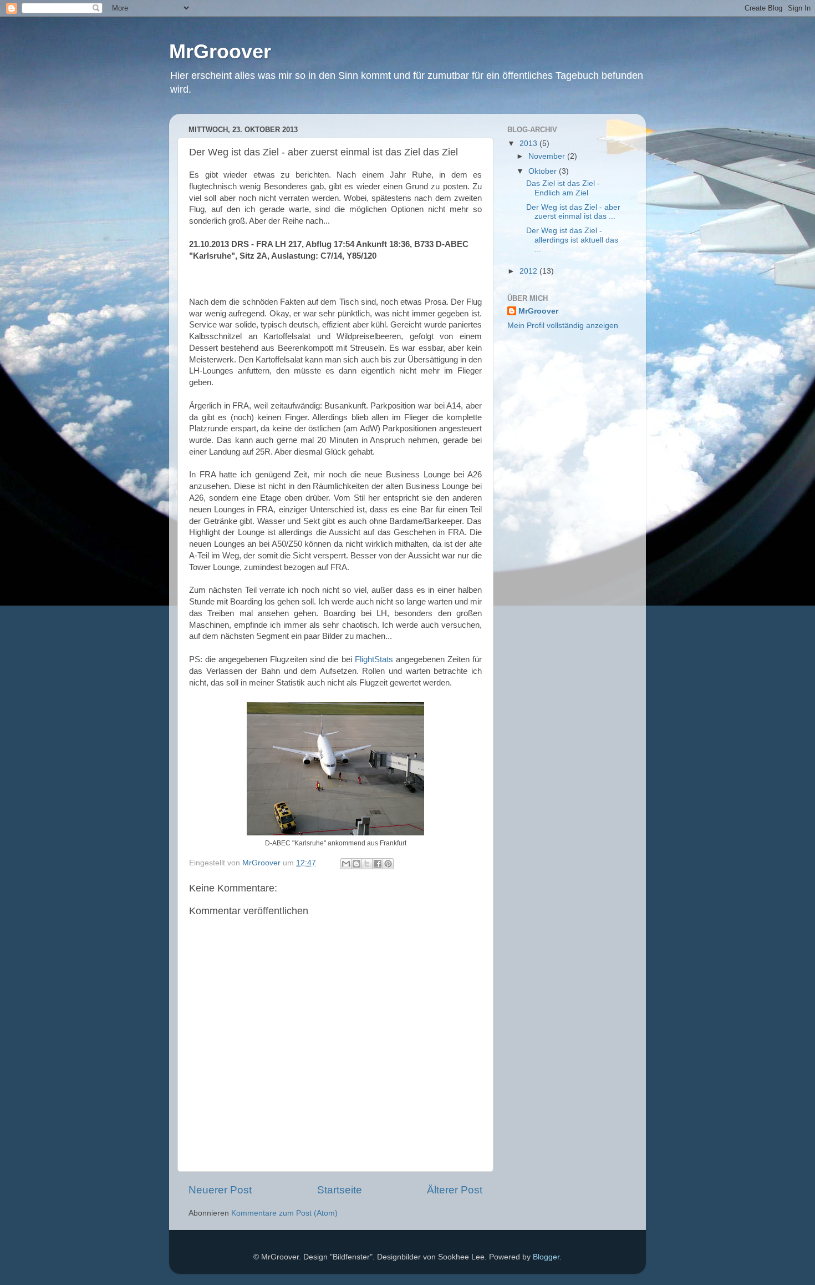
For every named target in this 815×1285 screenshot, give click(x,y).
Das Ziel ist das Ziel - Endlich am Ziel (563, 187)
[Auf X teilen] (367, 863)
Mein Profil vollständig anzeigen (562, 325)
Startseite (339, 1190)
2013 (529, 143)
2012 (529, 271)
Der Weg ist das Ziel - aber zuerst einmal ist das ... (573, 211)
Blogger (546, 1257)
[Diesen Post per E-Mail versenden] (346, 863)
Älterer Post (454, 1190)
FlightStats (374, 659)
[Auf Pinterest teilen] (388, 863)
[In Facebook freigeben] (377, 863)
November (547, 156)
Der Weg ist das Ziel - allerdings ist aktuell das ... (572, 239)
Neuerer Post (220, 1190)
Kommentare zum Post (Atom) (284, 1213)
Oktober (543, 171)
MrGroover (220, 51)
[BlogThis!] (356, 863)
